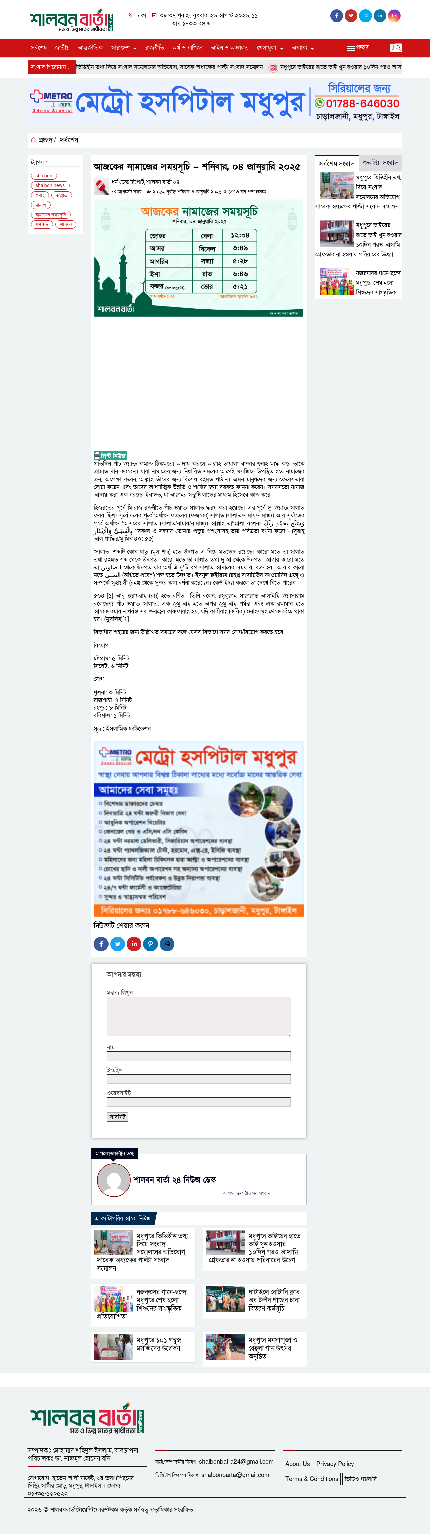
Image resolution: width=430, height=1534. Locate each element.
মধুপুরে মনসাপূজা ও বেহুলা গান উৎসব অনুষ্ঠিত (273, 1348)
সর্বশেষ (39, 48)
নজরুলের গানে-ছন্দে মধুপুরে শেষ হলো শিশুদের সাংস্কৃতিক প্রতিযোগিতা (141, 1304)
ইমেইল (115, 1070)
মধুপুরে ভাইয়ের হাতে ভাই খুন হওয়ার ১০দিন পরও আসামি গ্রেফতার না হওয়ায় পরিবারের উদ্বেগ (254, 1248)
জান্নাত (61, 195)
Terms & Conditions (311, 1479)
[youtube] (394, 15)
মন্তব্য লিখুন (120, 993)
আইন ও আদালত (230, 48)
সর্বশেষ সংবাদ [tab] (336, 164)
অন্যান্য (299, 48)
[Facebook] (101, 944)
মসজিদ (42, 224)
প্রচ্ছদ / (46, 140)
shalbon (44, 176)
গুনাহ (40, 195)
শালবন (66, 224)
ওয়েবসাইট (119, 1093)
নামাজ (41, 205)
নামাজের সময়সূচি (51, 215)
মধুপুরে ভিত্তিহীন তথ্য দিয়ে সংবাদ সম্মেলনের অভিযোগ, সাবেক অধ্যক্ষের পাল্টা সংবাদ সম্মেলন (137, 67)
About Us (297, 1464)
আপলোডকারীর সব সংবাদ (246, 1193)
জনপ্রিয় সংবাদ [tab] (380, 163)
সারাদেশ (120, 48)
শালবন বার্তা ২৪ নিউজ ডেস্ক (175, 1180)
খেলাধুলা (266, 48)
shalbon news (50, 185)
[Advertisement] (199, 384)
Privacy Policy (335, 1464)
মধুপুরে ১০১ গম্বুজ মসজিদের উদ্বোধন (160, 1344)
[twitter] (351, 15)
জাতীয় (62, 48)
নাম (111, 1047)
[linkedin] (380, 15)
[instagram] (365, 15)
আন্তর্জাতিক (90, 48)
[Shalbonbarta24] (71, 19)
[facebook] (336, 15)
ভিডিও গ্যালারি (361, 1479)
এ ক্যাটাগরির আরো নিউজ (123, 1218)
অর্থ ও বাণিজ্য (187, 48)
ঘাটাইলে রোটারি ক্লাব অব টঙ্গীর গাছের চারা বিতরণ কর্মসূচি (274, 1300)
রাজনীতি (154, 48)
